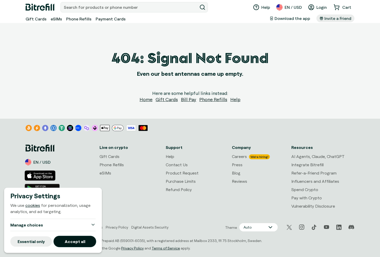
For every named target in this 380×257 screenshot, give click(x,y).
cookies (32, 205)
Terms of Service (166, 248)
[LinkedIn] (339, 227)
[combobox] (129, 7)
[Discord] (351, 227)
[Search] (202, 7)
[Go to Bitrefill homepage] (40, 7)
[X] (289, 227)
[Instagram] (302, 227)
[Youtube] (326, 227)
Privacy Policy (132, 248)
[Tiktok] (314, 227)
